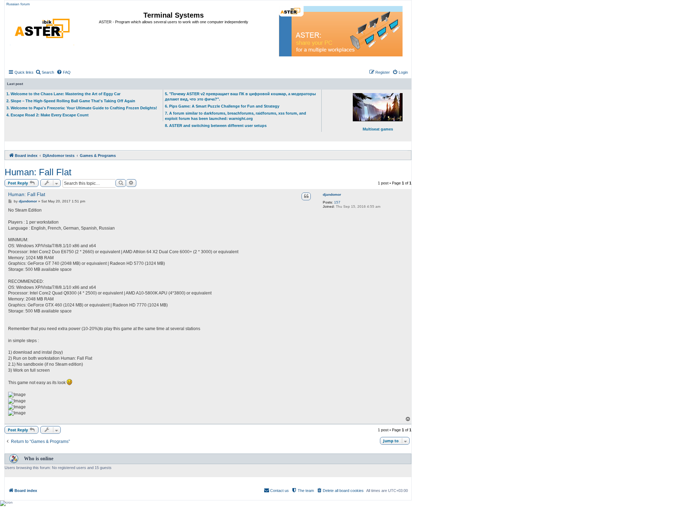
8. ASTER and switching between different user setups (216, 125)
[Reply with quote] (306, 196)
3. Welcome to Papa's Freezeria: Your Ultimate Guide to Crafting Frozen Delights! (81, 108)
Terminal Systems (173, 15)
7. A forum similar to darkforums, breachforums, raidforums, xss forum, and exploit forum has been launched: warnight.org (235, 116)
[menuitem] (44, 72)
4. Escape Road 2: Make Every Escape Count (47, 115)
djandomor (332, 194)
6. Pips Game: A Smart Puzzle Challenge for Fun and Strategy (222, 106)
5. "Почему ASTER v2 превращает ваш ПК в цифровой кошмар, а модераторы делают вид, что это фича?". (240, 96)
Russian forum (18, 4)
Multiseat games (378, 129)
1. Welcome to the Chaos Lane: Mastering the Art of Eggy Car (63, 94)
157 (337, 202)
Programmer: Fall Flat (38, 172)
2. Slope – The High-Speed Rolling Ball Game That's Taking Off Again (70, 101)
